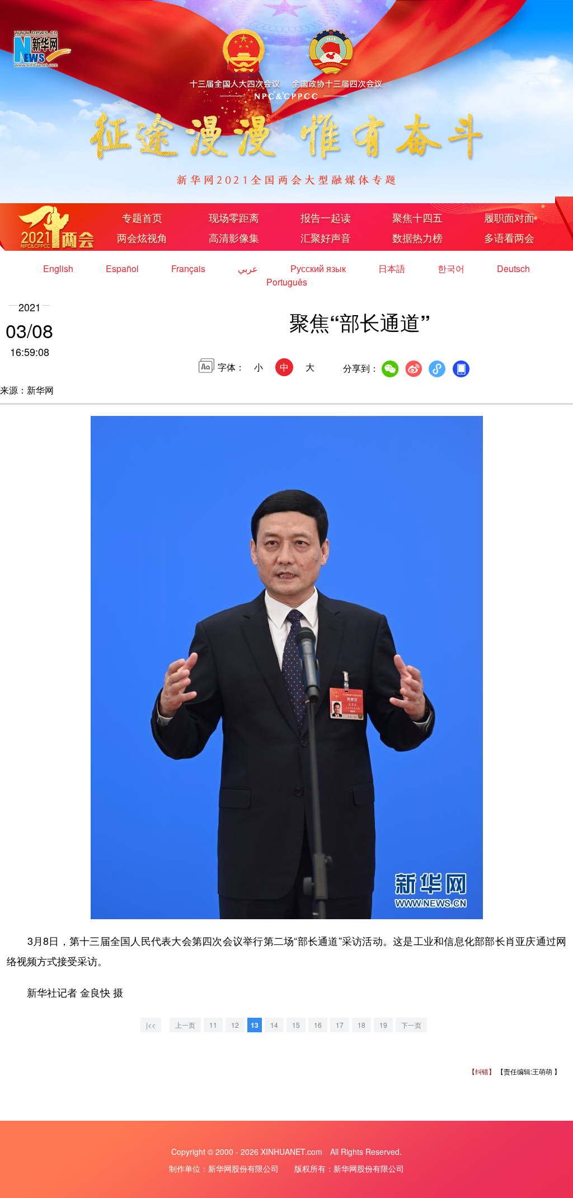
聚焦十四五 (417, 217)
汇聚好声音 (325, 237)
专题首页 (142, 217)
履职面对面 (509, 217)
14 (274, 1024)
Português (286, 281)
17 (340, 1024)
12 (235, 1024)
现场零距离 (234, 217)
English (59, 268)
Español (123, 268)
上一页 (185, 1024)
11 (213, 1024)
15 (296, 1024)
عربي (249, 268)
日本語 (392, 268)
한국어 (452, 268)
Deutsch (513, 268)
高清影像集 (234, 237)
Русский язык (319, 268)
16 (318, 1024)
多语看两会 (509, 237)
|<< (151, 1024)
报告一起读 (325, 217)
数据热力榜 (417, 237)
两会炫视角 (142, 237)
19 (383, 1024)
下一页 (411, 1024)
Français (189, 268)
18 (361, 1024)
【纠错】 (481, 1071)
